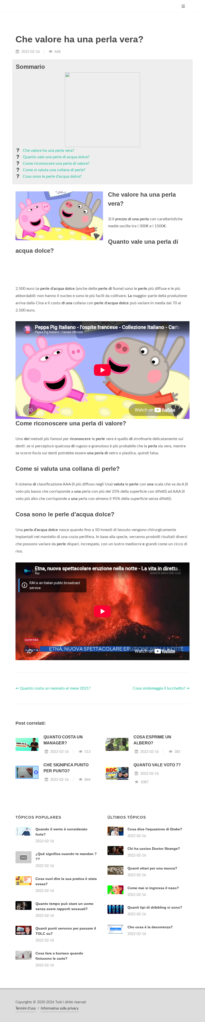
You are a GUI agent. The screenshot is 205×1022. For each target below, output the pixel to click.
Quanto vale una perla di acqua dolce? (56, 157)
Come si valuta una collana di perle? (54, 170)
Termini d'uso (26, 1008)
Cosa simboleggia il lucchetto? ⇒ (161, 688)
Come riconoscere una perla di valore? (56, 163)
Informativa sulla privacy (59, 1008)
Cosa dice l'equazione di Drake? (155, 829)
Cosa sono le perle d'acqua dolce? (52, 176)
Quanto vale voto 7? (157, 765)
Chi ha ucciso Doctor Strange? (154, 849)
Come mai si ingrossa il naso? (153, 888)
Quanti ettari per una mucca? (152, 868)
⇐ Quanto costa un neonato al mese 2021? (53, 688)
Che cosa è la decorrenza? (150, 927)
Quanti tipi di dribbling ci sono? (155, 907)
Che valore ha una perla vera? (48, 151)
